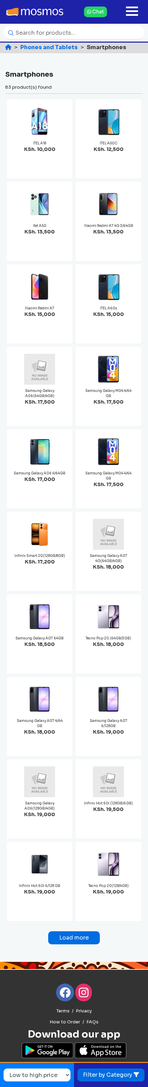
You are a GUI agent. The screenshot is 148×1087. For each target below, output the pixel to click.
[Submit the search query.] (9, 32)
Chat (97, 12)
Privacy (84, 1011)
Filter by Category (108, 1074)
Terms (63, 1011)
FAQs (92, 1022)
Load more (74, 937)
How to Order (65, 1022)
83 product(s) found (28, 87)
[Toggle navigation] (131, 12)
